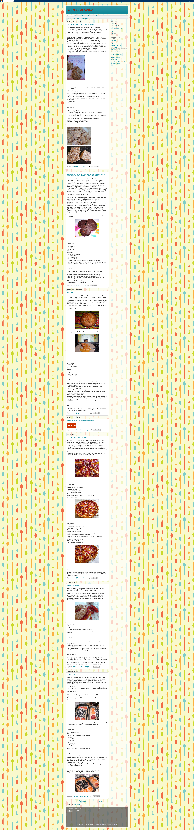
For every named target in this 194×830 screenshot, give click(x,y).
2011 (113, 33)
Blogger (115, 824)
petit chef (113, 42)
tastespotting (114, 47)
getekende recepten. (115, 58)
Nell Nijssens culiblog (115, 63)
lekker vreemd (90, 15)
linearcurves (100, 824)
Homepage (82, 801)
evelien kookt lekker (115, 49)
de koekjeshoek (114, 59)
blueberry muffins (72, 674)
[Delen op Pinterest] (98, 166)
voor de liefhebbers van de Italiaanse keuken (116, 55)
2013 (113, 23)
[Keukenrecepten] (71, 427)
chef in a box (113, 40)
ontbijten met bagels (73, 585)
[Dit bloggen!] (93, 166)
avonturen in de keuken (116, 46)
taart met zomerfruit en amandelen (77, 437)
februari (116, 25)
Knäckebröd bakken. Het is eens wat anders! (80, 24)
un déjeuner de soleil (115, 44)
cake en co (118, 15)
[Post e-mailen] (89, 166)
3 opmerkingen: (83, 578)
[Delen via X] (95, 166)
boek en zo (76, 18)
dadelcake (70, 293)
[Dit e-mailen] (92, 166)
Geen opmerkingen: (84, 413)
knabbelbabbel (84, 18)
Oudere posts (103, 801)
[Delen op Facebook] (96, 166)
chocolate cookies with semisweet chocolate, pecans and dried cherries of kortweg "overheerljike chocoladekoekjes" (86, 174)
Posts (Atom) (77, 804)
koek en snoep (109, 15)
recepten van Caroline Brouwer (118, 53)
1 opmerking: (83, 285)
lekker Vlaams (100, 15)
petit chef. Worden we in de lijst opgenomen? (80, 420)
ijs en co (69, 18)
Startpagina (70, 15)
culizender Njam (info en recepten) (118, 61)
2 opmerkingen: (83, 166)
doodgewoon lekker (80, 15)
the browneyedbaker (115, 51)
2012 (113, 31)
